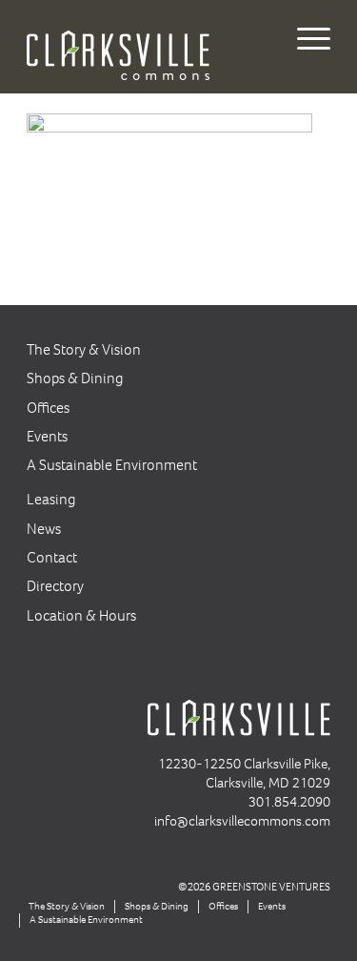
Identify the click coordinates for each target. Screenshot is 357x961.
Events (47, 436)
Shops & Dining (75, 378)
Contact (52, 557)
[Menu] (304, 38)
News (44, 529)
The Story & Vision (84, 349)
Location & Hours (81, 615)
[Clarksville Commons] (148, 46)
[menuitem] (304, 38)
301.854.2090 (289, 801)
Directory (55, 586)
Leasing (51, 499)
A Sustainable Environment (112, 465)
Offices (48, 408)
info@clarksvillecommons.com (242, 820)
